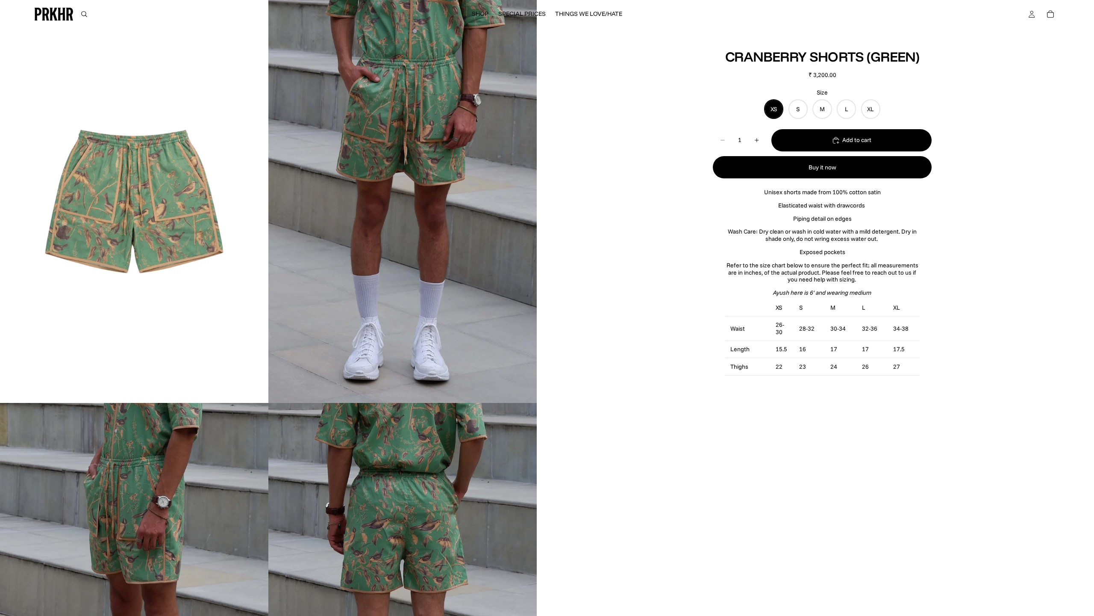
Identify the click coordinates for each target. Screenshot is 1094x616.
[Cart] (1050, 14)
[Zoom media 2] (402, 201)
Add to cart (856, 140)
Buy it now (822, 167)
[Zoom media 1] (134, 201)
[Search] (84, 14)
